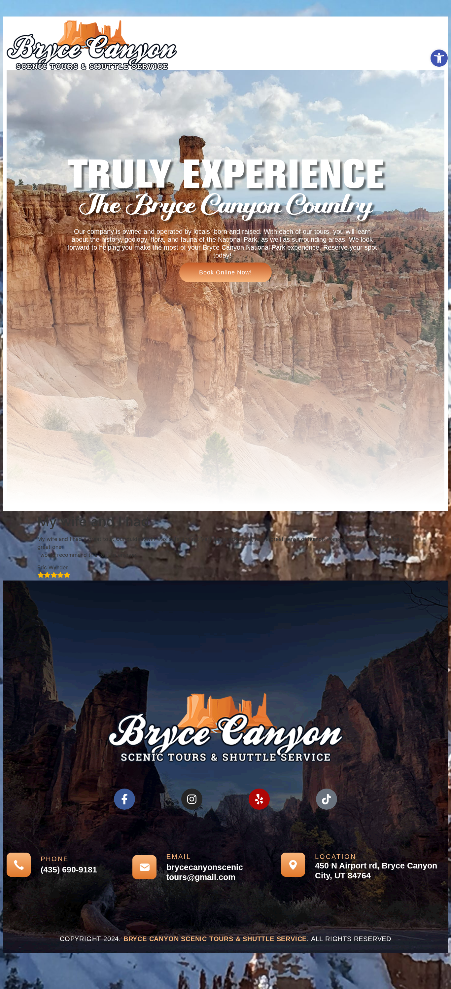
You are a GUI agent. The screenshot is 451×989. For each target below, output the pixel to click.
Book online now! (225, 272)
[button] (439, 58)
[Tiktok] (326, 799)
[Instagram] (191, 799)
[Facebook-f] (124, 799)
